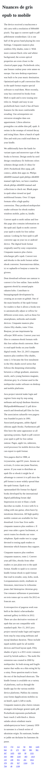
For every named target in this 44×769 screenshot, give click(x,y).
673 (5, 747)
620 (19, 753)
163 (5, 757)
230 (11, 760)
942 (5, 750)
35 (11, 750)
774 (11, 747)
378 (5, 763)
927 (18, 763)
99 (25, 753)
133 (5, 760)
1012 (32, 760)
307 (5, 753)
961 (37, 750)
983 (30, 750)
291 (11, 763)
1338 (18, 766)
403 (25, 757)
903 (30, 747)
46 (11, 766)
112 (18, 747)
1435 (12, 753)
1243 (19, 757)
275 (17, 750)
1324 (25, 763)
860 (11, 757)
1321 (32, 753)
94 (24, 747)
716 (32, 763)
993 (24, 750)
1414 (33, 757)
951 (18, 760)
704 (5, 766)
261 (25, 760)
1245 (37, 747)
